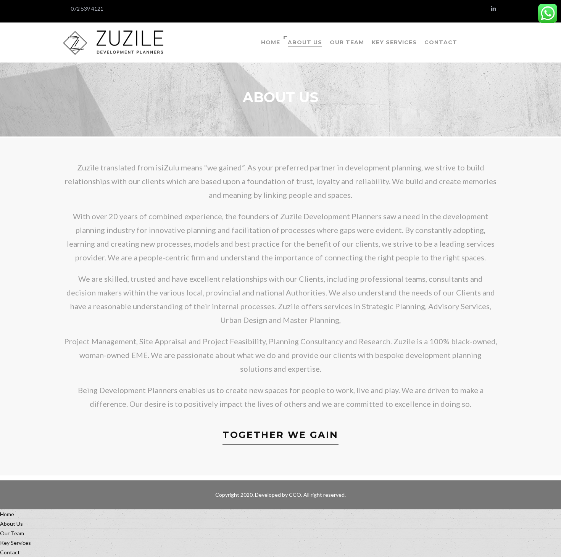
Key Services (394, 42)
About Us (305, 42)
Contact (440, 42)
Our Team (347, 42)
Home (270, 42)
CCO (295, 494)
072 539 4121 (87, 8)
